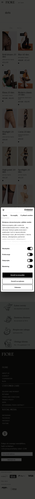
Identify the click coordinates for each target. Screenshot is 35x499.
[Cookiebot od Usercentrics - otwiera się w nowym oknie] (25, 210)
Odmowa (17, 287)
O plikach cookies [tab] (27, 215)
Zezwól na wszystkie (17, 275)
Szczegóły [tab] (14, 215)
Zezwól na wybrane (17, 281)
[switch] (30, 254)
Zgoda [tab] (5, 215)
